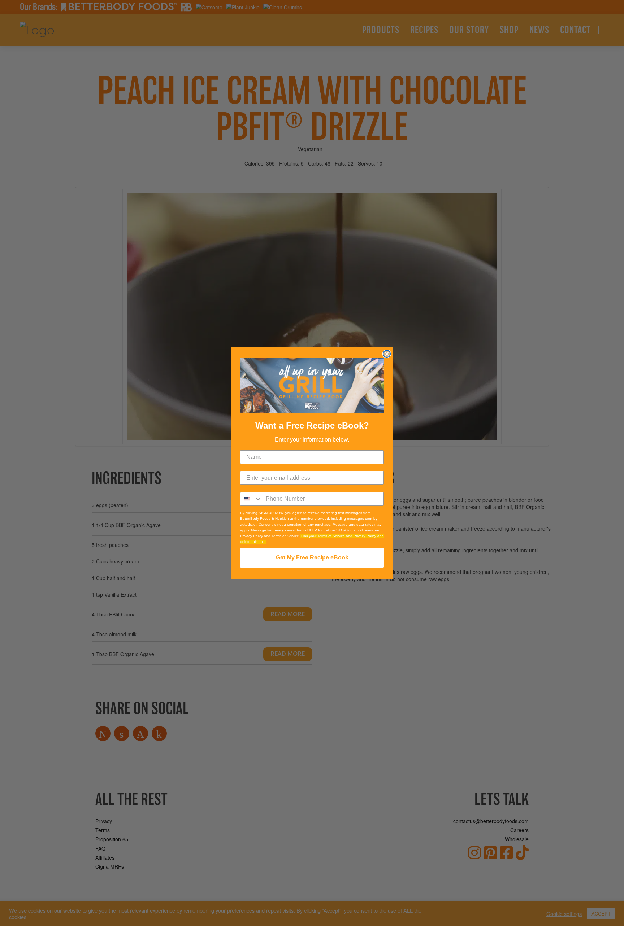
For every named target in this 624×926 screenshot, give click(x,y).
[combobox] (251, 498)
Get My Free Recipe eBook (312, 557)
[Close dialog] (386, 353)
